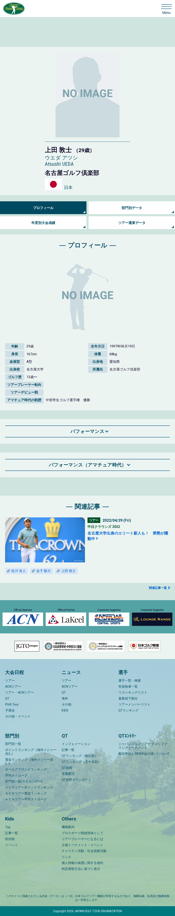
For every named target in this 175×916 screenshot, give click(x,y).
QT (7, 698)
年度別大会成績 (43, 223)
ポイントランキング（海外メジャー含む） (30, 752)
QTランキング (128, 710)
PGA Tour (12, 704)
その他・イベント (18, 716)
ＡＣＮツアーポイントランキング (29, 787)
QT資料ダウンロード (76, 780)
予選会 (10, 710)
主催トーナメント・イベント (82, 845)
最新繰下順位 (128, 698)
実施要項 (68, 774)
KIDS (65, 710)
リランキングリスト (132, 692)
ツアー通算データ (132, 223)
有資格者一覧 (128, 686)
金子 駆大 (43, 571)
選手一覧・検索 (129, 680)
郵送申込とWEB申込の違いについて (144, 754)
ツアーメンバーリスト (134, 704)
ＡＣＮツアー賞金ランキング (26, 793)
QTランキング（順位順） (80, 756)
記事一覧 (68, 750)
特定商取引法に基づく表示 (81, 869)
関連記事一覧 (158, 587)
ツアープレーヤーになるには (82, 839)
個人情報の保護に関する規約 (82, 863)
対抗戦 (10, 839)
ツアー (10, 680)
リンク (66, 857)
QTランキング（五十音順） (81, 762)
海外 (65, 698)
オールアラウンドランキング (26, 769)
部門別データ (132, 208)
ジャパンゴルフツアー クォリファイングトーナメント (142, 746)
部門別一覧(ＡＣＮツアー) (23, 781)
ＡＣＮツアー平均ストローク (26, 799)
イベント (11, 845)
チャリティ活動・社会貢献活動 (84, 851)
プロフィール (43, 208)
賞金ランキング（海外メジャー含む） (29, 761)
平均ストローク (16, 775)
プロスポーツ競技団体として (82, 833)
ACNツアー (13, 686)
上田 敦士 (68, 571)
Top (7, 827)
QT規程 (67, 768)
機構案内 (68, 827)
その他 (66, 704)
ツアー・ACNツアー (19, 692)
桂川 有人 (18, 571)
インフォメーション (76, 744)
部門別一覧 (13, 744)
